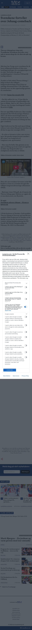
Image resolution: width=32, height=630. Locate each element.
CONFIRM (10, 370)
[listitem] (16, 283)
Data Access (16, 375)
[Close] (28, 254)
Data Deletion (6, 375)
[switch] (25, 287)
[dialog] (16, 315)
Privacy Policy (25, 375)
